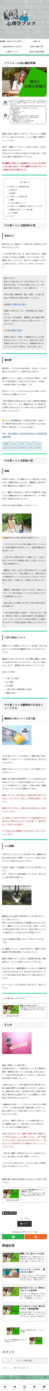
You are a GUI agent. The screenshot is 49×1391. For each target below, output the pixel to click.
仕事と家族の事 (10, 1213)
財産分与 (13, 190)
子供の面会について (18, 203)
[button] (24, 1224)
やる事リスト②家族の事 (17, 196)
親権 (12, 200)
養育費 (12, 193)
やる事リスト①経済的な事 (18, 187)
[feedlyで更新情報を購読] (13, 1236)
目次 (21, 182)
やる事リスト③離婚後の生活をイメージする (25, 206)
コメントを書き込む (24, 1360)
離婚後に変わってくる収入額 (21, 209)
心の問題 (13, 213)
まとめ (10, 216)
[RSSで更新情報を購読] (36, 1236)
